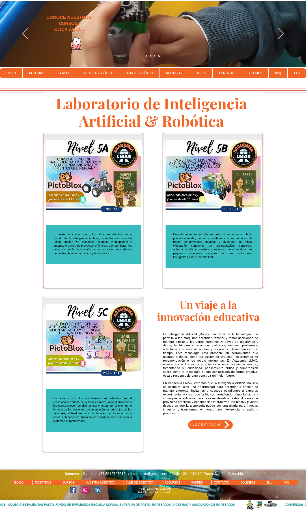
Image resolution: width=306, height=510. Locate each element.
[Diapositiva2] (150, 55)
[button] (64, 73)
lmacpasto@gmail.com (149, 474)
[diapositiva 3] (154, 55)
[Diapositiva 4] (159, 56)
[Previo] (25, 34)
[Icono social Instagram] (85, 490)
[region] (93, 210)
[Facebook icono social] (73, 490)
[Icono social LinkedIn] (97, 490)
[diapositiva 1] (146, 55)
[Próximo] (281, 34)
